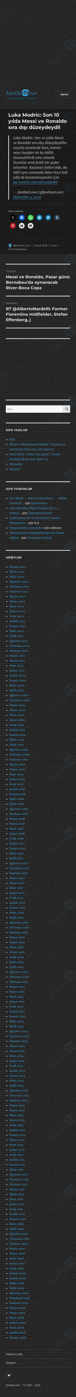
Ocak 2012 (16, 1154)
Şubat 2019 (17, 779)
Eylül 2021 (16, 636)
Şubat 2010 (17, 1263)
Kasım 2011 (17, 1164)
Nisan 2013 (17, 1110)
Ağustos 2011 (18, 1174)
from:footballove (17, 249)
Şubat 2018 (17, 833)
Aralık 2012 (17, 1130)
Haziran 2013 (18, 1100)
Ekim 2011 (16, 1169)
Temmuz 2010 (19, 1238)
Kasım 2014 (17, 1016)
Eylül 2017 (16, 858)
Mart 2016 (16, 947)
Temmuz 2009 (19, 1298)
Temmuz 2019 (19, 754)
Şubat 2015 (17, 1001)
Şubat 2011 (16, 1204)
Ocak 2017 (16, 898)
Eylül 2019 (16, 744)
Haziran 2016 (18, 932)
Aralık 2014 (17, 1011)
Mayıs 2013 (17, 1105)
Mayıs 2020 (17, 705)
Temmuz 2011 (19, 1179)
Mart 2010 (16, 1258)
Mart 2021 (16, 665)
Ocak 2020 (16, 725)
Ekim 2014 (16, 1021)
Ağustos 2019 (18, 749)
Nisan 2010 (17, 1253)
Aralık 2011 (16, 1159)
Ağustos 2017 (18, 863)
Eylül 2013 (16, 1085)
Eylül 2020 (16, 690)
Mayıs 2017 (17, 878)
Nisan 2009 (17, 1313)
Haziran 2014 (18, 1041)
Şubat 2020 (17, 720)
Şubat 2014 (17, 1061)
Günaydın (16, 464)
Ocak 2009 (16, 1327)
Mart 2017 (16, 888)
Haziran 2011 (18, 1184)
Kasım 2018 (17, 794)
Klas (12, 439)
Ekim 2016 (16, 912)
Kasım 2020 (17, 680)
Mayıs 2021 (17, 655)
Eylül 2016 (16, 917)
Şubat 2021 (17, 670)
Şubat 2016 (17, 952)
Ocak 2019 (16, 784)
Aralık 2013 (17, 1070)
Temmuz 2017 (19, 868)
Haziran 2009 (18, 1303)
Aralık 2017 (17, 843)
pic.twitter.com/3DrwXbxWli (35, 182)
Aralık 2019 (17, 730)
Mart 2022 (16, 606)
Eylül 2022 (16, 576)
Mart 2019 (16, 774)
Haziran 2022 (18, 591)
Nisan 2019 (17, 769)
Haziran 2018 (18, 814)
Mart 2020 (16, 715)
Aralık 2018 (17, 789)
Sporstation (39, 503)
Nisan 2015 (17, 991)
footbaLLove (13, 1385)
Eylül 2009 (16, 1288)
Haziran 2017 (18, 873)
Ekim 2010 (16, 1224)
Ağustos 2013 (18, 1090)
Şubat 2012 (17, 1150)
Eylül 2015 (16, 967)
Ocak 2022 (16, 616)
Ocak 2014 (16, 1066)
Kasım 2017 (17, 848)
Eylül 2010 (16, 1229)
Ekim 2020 (16, 685)
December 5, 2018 (27, 197)
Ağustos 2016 (18, 922)
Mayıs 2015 (17, 987)
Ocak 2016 (16, 957)
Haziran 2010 (18, 1243)
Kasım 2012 (17, 1135)
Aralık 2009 (17, 1273)
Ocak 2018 (16, 838)
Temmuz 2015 (19, 977)
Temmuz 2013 (19, 1095)
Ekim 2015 (16, 962)
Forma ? (15, 469)
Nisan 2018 (17, 823)
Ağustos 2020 (18, 695)
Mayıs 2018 (17, 819)
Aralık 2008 (17, 1332)
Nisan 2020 (17, 710)
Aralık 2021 (17, 621)
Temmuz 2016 (19, 927)
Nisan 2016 (17, 942)
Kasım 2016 (17, 907)
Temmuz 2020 (19, 700)
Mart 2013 (16, 1115)
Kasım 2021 (17, 626)
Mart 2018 (16, 828)
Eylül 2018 (16, 804)
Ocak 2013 (16, 1125)
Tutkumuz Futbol (39, 537)
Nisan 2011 (16, 1194)
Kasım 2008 (17, 1337)
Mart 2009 (16, 1318)
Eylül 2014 (16, 1026)
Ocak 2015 (16, 1006)
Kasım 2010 (17, 1219)
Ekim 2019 (16, 739)
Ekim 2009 (17, 1283)
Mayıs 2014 (17, 1046)
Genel (53, 245)
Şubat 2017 (17, 893)
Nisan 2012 (17, 1140)
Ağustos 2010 (18, 1234)
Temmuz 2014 (19, 1036)
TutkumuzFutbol (40, 513)
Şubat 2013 (17, 1120)
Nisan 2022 (17, 601)
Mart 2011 (16, 1199)
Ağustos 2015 (18, 972)
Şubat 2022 (17, 611)
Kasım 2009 (17, 1278)
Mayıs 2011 (16, 1189)
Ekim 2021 (16, 631)
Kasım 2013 (17, 1075)
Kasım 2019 (17, 735)
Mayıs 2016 (17, 937)
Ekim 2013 (16, 1080)
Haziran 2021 (18, 651)
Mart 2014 (16, 1056)
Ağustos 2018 (18, 809)
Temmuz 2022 (19, 586)
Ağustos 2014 (18, 1031)
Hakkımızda (14, 1354)
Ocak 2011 (16, 1209)
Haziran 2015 (18, 982)
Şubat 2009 (17, 1322)
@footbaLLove (21, 245)
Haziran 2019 (18, 759)
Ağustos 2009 (19, 1293)
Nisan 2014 (17, 1051)
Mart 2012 (16, 1145)
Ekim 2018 (16, 799)
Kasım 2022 (17, 567)
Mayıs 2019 (17, 764)
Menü (64, 94)
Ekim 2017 (16, 853)
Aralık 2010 (17, 1214)
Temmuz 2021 (19, 646)
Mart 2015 (16, 996)
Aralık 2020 (17, 675)
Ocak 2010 (16, 1268)
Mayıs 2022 (17, 596)
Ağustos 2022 (18, 581)
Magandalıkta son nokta (26, 528)
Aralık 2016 (17, 903)
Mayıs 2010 (17, 1248)
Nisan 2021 (17, 660)
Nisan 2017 (17, 883)
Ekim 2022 (16, 571)
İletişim (11, 1363)
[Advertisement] (38, 45)
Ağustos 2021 (18, 641)
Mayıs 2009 (17, 1308)
